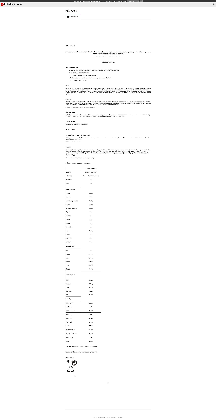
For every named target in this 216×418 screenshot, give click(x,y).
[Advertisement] (32, 105)
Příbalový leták (73, 16)
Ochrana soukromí (112, 417)
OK (141, 1)
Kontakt (120, 417)
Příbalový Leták (13, 4)
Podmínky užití (102, 417)
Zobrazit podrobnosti (133, 1)
